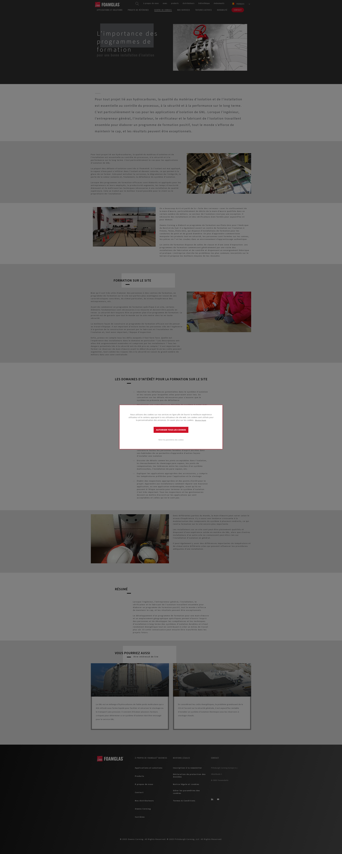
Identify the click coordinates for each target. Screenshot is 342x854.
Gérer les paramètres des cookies (171, 439)
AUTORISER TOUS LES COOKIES (171, 429)
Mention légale (200, 420)
